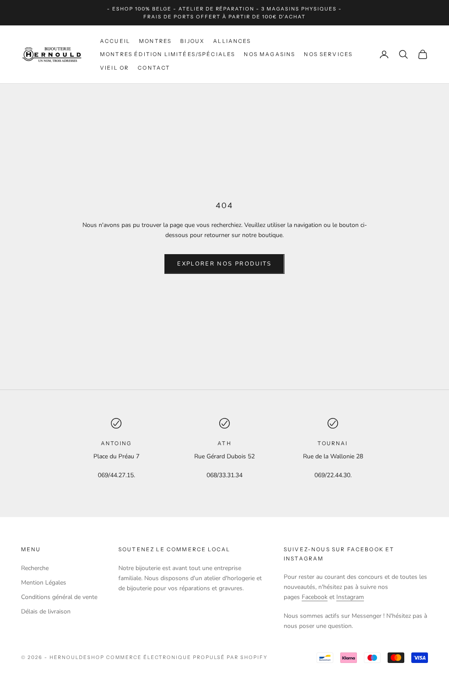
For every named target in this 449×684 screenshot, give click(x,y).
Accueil (115, 41)
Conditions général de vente (59, 597)
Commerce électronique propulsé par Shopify (186, 657)
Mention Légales (43, 582)
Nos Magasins (269, 54)
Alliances (232, 41)
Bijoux (192, 41)
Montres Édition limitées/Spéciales (167, 54)
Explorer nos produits (224, 264)
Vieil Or (114, 67)
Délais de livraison (46, 611)
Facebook (315, 597)
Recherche (35, 568)
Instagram (350, 597)
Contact (154, 67)
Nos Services (328, 54)
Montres (155, 41)
